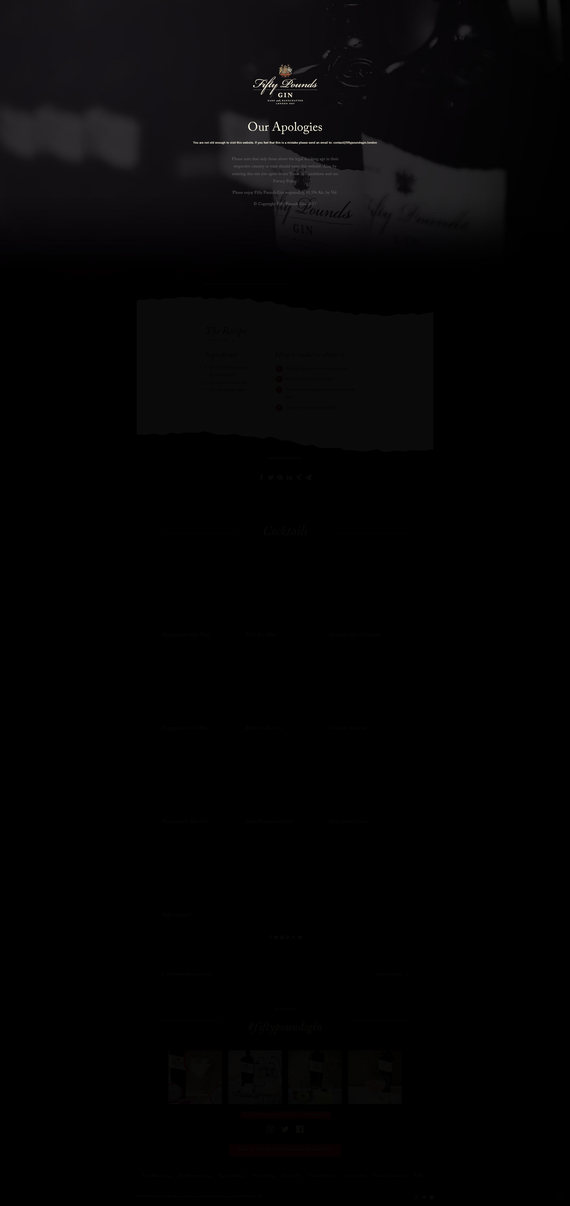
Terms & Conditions (306, 174)
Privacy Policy (284, 181)
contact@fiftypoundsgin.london (355, 142)
